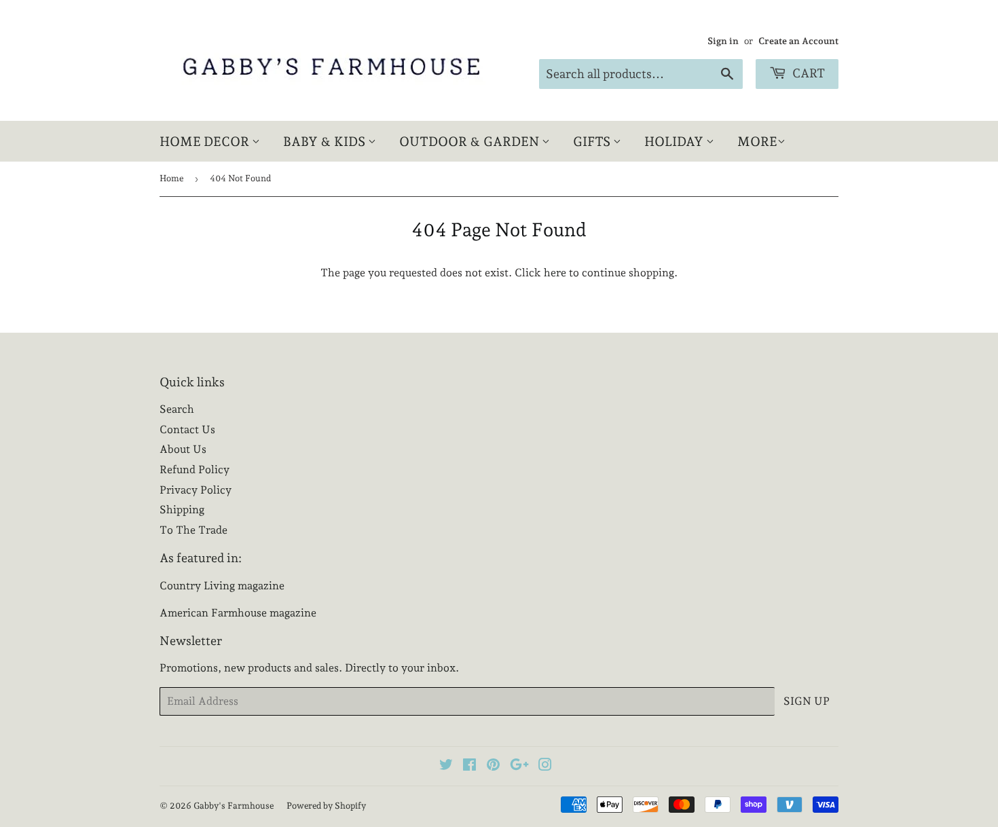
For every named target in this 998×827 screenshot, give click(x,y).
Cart (807, 73)
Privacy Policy (196, 489)
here (555, 272)
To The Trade (193, 529)
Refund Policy (194, 469)
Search (177, 409)
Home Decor (206, 141)
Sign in (723, 40)
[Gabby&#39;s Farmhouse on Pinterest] (493, 766)
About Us (183, 449)
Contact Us (187, 429)
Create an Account (798, 40)
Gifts (593, 141)
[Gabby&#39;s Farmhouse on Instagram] (545, 766)
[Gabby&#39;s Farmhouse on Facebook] (469, 766)
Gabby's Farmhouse (233, 806)
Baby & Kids (325, 141)
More (757, 141)
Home (171, 178)
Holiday (675, 141)
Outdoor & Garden (470, 141)
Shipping (182, 509)
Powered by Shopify (326, 806)
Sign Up (806, 701)
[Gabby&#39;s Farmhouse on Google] (519, 766)
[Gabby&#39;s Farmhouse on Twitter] (446, 766)
